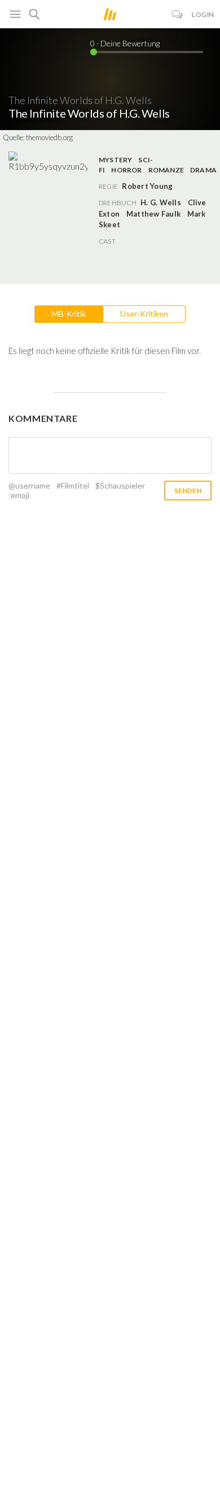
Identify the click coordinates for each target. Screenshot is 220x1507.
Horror (126, 170)
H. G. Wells (160, 202)
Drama (203, 170)
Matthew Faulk (153, 213)
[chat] (177, 14)
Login (203, 14)
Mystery (116, 160)
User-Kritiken (144, 313)
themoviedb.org (49, 137)
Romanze (166, 170)
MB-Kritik (69, 313)
